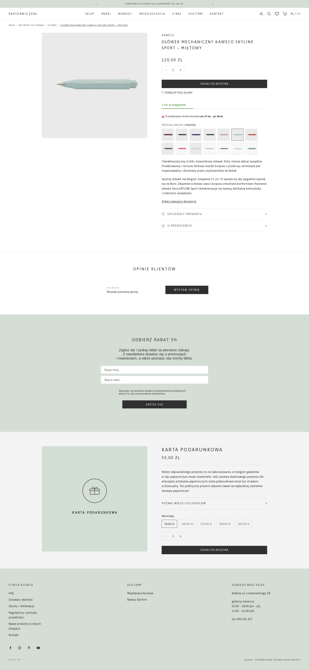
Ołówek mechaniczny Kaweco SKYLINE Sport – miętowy (94, 25)
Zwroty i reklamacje (21, 606)
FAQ (11, 593)
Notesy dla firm (137, 599)
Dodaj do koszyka (214, 83)
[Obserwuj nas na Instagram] (19, 648)
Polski (12, 660)
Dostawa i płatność (21, 599)
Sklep (89, 13)
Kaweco (168, 35)
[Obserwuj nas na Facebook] (10, 648)
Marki (106, 13)
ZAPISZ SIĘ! (155, 404)
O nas (176, 13)
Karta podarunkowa (192, 449)
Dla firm (195, 13)
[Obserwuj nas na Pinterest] (29, 648)
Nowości (125, 13)
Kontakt (217, 13)
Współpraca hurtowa (140, 593)
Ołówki (52, 25)
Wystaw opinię (187, 289)
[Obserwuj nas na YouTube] (38, 648)
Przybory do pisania (31, 25)
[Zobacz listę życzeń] (277, 14)
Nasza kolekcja (152, 13)
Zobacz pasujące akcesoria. (179, 201)
